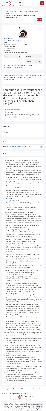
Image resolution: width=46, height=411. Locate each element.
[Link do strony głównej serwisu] (13, 3)
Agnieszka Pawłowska (14, 110)
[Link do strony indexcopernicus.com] (23, 397)
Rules (15, 389)
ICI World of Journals (10, 11)
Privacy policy (25, 389)
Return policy (37, 389)
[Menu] (42, 3)
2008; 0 (9, 14)
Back (40, 20)
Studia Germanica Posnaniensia (29, 11)
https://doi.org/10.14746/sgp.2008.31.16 (17, 147)
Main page (5, 389)
